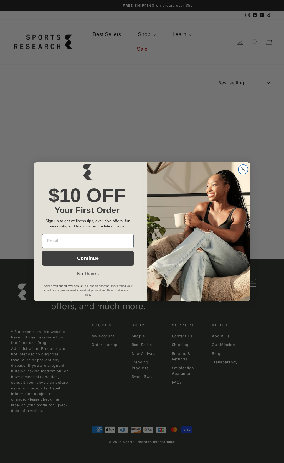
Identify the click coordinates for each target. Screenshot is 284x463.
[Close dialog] (243, 169)
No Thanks (88, 273)
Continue (88, 258)
